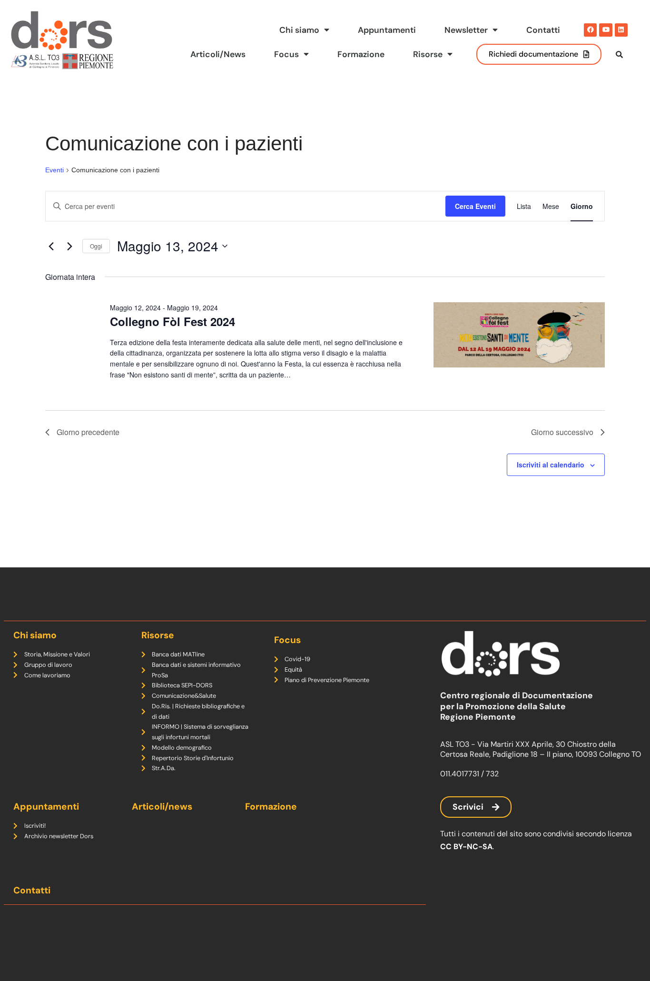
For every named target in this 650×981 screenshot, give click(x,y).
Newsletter (466, 30)
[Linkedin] (621, 29)
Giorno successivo (562, 431)
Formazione (360, 54)
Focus (286, 54)
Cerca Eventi (475, 206)
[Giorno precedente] (51, 246)
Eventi (54, 170)
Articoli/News (218, 54)
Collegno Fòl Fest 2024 (172, 321)
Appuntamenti (387, 30)
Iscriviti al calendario (550, 464)
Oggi (96, 246)
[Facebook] (590, 29)
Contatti (543, 30)
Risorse (428, 54)
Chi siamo (299, 30)
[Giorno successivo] (69, 246)
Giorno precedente (88, 431)
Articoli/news (162, 807)
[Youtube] (605, 29)
